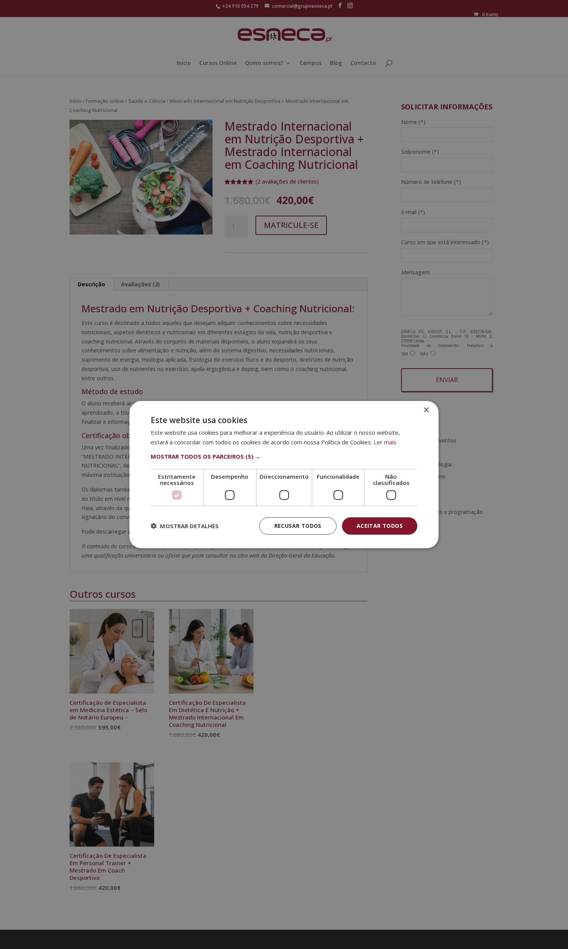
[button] (284, 456)
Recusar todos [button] (297, 525)
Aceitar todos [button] (380, 525)
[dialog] (284, 474)
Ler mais (385, 442)
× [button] (426, 410)
